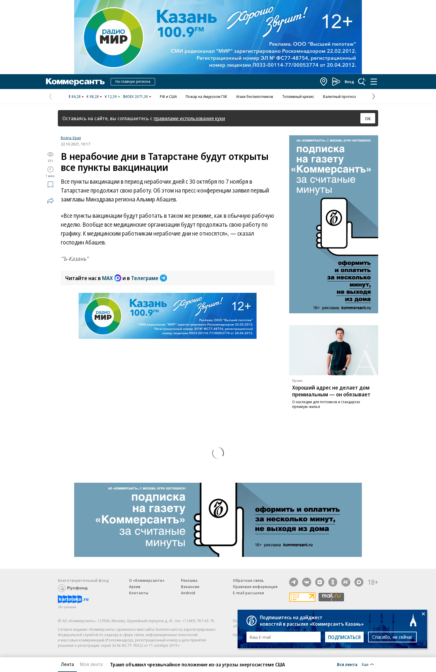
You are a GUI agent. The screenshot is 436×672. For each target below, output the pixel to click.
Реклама (189, 580)
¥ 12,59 (111, 96)
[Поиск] (361, 81)
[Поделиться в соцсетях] (50, 200)
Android (188, 592)
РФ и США (168, 96)
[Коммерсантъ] (75, 81)
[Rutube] (345, 582)
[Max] (358, 582)
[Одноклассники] (332, 582)
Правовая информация (255, 586)
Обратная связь (248, 580)
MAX (107, 278)
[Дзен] (319, 582)
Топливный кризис (298, 96)
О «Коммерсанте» (147, 580)
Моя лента (91, 664)
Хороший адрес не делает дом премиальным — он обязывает (331, 391)
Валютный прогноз (339, 96)
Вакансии (190, 586)
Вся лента (347, 664)
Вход (349, 81)
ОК (368, 118)
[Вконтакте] (306, 582)
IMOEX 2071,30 (135, 96)
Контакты (138, 592)
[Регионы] (323, 81)
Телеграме (144, 278)
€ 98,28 (93, 96)
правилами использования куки (189, 118)
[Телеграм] (293, 582)
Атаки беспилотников (254, 96)
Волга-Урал (71, 137)
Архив (134, 586)
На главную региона (132, 81)
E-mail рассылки (248, 592)
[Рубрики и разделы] (373, 81)
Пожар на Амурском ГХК (206, 96)
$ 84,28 (75, 96)
